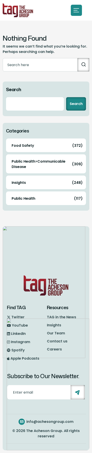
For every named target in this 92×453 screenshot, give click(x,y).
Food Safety (47, 145)
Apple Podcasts (24, 358)
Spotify (18, 350)
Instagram (20, 341)
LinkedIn (18, 333)
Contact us (57, 341)
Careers (54, 349)
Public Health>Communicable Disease (47, 164)
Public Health (47, 198)
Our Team (56, 333)
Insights (47, 182)
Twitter (18, 317)
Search (13, 89)
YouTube (20, 325)
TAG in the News (61, 317)
